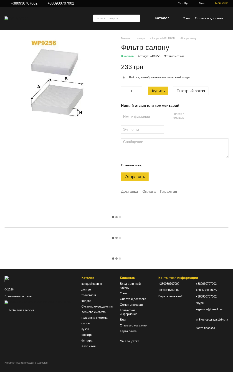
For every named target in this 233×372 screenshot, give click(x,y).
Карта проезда (205, 328)
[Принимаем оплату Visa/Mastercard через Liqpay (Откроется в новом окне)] (38, 302)
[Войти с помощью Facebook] (189, 116)
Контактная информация (128, 312)
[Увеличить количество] (138, 91)
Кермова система (93, 312)
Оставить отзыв (174, 56)
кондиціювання (91, 283)
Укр (180, 3)
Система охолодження (97, 306)
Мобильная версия (21, 310)
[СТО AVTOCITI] (27, 278)
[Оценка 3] (165, 165)
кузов (85, 329)
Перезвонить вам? (170, 296)
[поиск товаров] (136, 18)
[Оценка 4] (172, 165)
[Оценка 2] (158, 165)
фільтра (86, 340)
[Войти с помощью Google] (196, 116)
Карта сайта (128, 331)
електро (86, 334)
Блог (123, 319)
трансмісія (88, 295)
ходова (86, 301)
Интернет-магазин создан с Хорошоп (26, 362)
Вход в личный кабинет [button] (130, 285)
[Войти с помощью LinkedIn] (203, 116)
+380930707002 (24, 3)
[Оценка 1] (150, 165)
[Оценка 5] (180, 165)
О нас (187, 18)
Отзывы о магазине (133, 325)
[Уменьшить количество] (124, 91)
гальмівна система (94, 317)
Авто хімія (88, 346)
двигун (86, 289)
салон (85, 323)
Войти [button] (133, 77)
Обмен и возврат (131, 304)
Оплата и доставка (209, 18)
